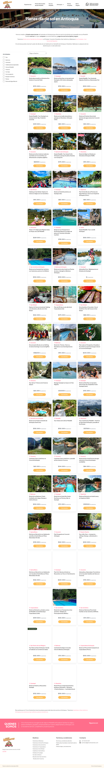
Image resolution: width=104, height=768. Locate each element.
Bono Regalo (78, 4)
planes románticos (42, 712)
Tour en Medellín (51, 4)
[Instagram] (95, 726)
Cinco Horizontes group (96, 766)
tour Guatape (79, 39)
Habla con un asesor (94, 3)
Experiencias (27, 4)
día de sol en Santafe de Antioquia (32, 39)
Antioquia (59, 4)
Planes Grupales (69, 4)
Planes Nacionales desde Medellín (40, 4)
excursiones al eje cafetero (29, 712)
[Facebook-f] (91, 726)
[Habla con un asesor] (87, 4)
